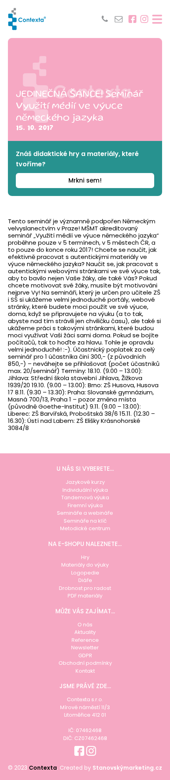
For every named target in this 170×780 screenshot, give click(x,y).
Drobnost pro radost (85, 588)
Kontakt (85, 671)
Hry (85, 557)
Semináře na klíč (85, 521)
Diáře (85, 580)
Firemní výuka (85, 505)
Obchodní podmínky (85, 663)
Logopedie (85, 572)
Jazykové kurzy (85, 482)
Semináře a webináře (85, 513)
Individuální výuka (85, 490)
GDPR (85, 655)
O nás (85, 624)
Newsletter (85, 647)
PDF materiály (85, 595)
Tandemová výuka (85, 497)
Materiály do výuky (85, 565)
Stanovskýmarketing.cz (127, 768)
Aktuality (85, 632)
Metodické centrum (85, 528)
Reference (85, 640)
